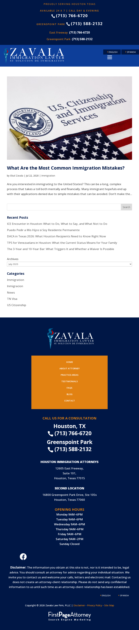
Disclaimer (79, 605)
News (11, 292)
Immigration (48, 175)
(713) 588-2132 (84, 23)
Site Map (109, 605)
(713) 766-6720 (69, 15)
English (113, 52)
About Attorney (69, 368)
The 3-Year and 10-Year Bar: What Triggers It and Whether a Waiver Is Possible (60, 249)
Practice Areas (69, 374)
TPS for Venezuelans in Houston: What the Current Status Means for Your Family (62, 243)
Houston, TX (69, 426)
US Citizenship (16, 305)
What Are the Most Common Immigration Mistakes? (66, 168)
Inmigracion (15, 286)
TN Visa (12, 299)
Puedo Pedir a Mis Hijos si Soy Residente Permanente (43, 230)
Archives (12, 259)
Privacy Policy (94, 605)
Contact (69, 400)
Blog (70, 394)
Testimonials (69, 381)
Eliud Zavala (16, 175)
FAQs (69, 387)
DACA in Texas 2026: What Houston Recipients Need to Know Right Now (56, 236)
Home (69, 362)
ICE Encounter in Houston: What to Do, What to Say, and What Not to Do (57, 224)
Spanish (131, 52)
